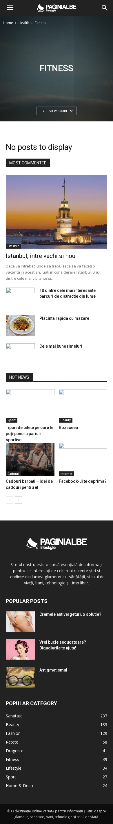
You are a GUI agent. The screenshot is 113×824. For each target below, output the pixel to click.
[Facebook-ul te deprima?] (83, 459)
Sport (12, 420)
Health (24, 22)
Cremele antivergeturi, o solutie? (70, 614)
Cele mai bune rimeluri (60, 346)
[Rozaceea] (83, 406)
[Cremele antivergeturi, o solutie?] (20, 621)
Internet (66, 474)
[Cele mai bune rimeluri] (20, 353)
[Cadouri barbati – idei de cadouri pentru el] (30, 459)
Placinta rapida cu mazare (64, 318)
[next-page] (18, 500)
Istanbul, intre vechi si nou (40, 255)
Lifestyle (13, 246)
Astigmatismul (53, 670)
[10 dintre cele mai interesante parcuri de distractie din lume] (20, 298)
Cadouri (13, 474)
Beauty (66, 420)
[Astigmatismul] (20, 677)
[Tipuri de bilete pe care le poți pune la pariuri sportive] (30, 406)
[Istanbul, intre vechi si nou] (56, 212)
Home (8, 22)
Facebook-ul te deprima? (83, 481)
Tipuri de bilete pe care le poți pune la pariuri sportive (29, 433)
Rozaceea (68, 427)
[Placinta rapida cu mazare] (20, 325)
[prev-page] (9, 500)
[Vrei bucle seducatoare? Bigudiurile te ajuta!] (20, 649)
